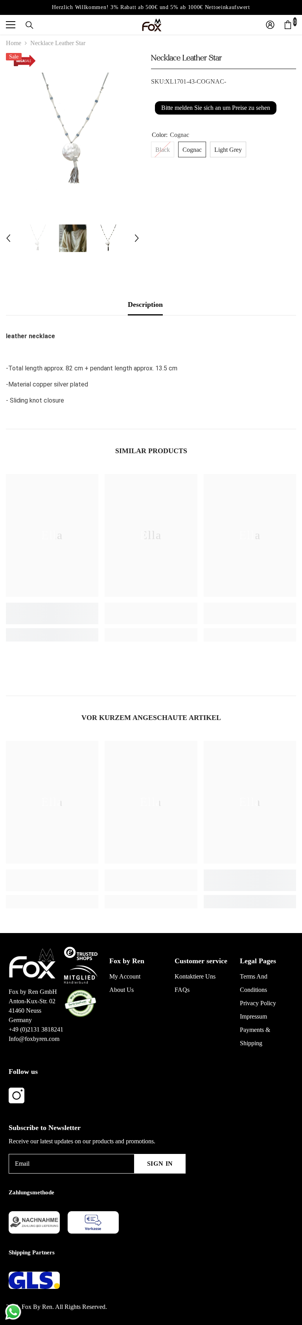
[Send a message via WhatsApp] (13, 1312)
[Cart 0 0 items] (288, 24)
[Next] (137, 238)
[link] (52, 613)
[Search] (29, 25)
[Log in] (270, 25)
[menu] (10, 24)
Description (145, 304)
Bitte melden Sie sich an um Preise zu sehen (215, 107)
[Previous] (8, 238)
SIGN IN (160, 1163)
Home (13, 43)
